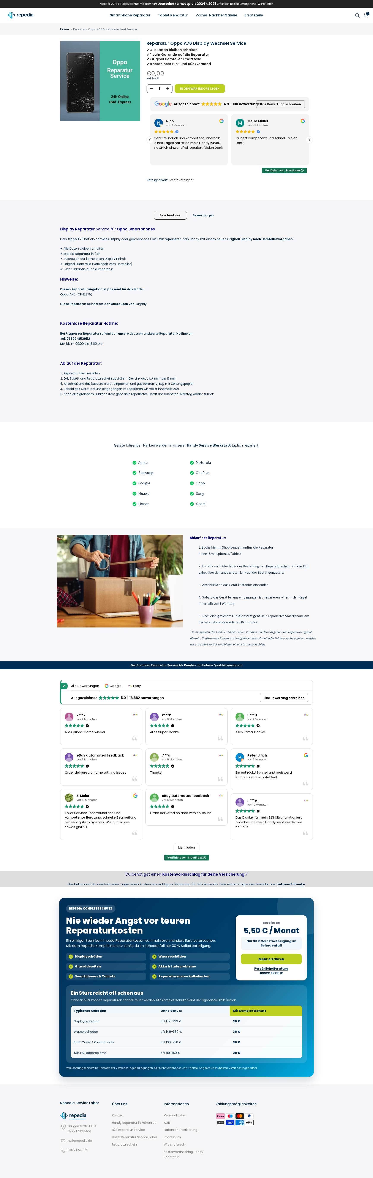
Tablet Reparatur (173, 15)
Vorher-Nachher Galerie (216, 15)
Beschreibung (170, 215)
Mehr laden (186, 847)
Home (64, 29)
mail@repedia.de (79, 1140)
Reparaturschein (124, 1144)
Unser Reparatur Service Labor (134, 1137)
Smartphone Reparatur (130, 15)
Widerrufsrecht (175, 1144)
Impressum (172, 1137)
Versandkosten (175, 1115)
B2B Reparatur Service (128, 1130)
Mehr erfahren (271, 959)
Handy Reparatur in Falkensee (134, 1123)
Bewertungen (203, 215)
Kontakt (118, 1115)
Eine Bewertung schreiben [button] (280, 104)
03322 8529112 (76, 1150)
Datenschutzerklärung (180, 1130)
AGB (167, 1123)
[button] (309, 140)
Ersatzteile (254, 15)
